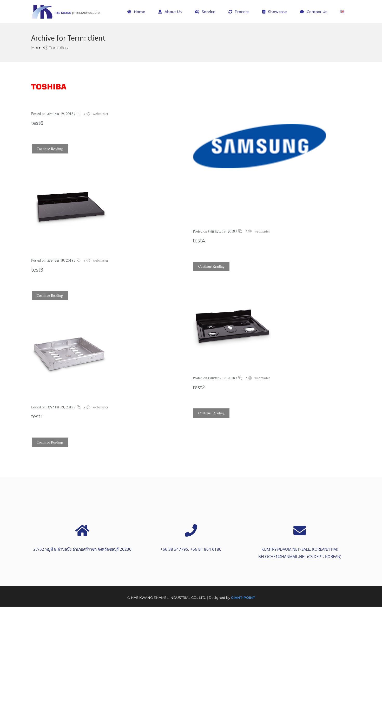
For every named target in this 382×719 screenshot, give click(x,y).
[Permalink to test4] (259, 210)
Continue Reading (50, 148)
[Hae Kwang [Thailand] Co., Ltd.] (66, 12)
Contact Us (317, 11)
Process (242, 11)
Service (208, 11)
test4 (199, 240)
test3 (37, 269)
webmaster (100, 113)
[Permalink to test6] (48, 93)
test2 (199, 387)
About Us (173, 11)
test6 (37, 122)
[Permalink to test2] (232, 357)
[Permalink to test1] (70, 386)
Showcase (277, 11)
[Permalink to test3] (70, 239)
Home (139, 11)
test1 (37, 416)
